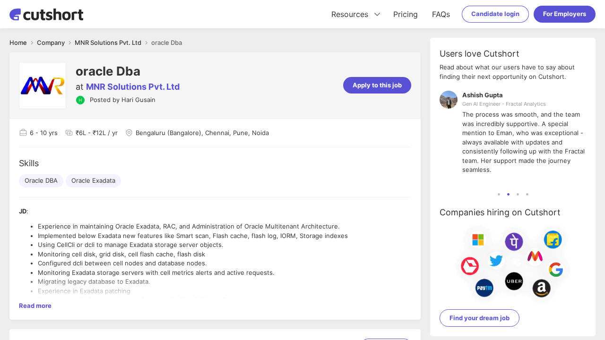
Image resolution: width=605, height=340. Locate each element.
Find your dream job (479, 318)
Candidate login (495, 13)
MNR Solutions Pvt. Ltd (133, 87)
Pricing (405, 14)
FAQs (441, 14)
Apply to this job (377, 85)
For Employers (564, 13)
